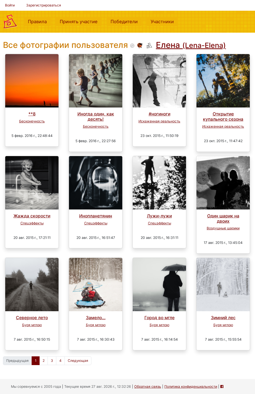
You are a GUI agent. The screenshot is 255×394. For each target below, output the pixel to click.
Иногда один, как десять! (95, 116)
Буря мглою (32, 325)
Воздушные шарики (223, 228)
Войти (10, 5)
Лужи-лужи (159, 215)
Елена (191, 45)
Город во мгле (159, 317)
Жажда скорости (31, 215)
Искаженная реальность (159, 121)
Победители (126, 21)
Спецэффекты (32, 223)
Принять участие (81, 21)
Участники (164, 21)
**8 (32, 113)
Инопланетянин (95, 215)
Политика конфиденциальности (190, 387)
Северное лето (32, 317)
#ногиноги (159, 113)
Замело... (96, 317)
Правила (39, 21)
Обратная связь (147, 387)
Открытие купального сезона (223, 116)
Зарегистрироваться (43, 5)
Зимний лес (223, 317)
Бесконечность (32, 121)
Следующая (78, 361)
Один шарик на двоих (223, 218)
